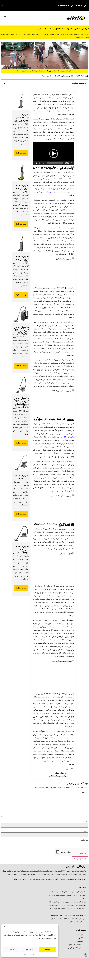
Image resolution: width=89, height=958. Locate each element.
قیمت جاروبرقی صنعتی (58, 775)
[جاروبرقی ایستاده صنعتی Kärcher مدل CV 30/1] (21, 101)
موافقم (47, 949)
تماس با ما (79, 938)
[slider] (55, 163)
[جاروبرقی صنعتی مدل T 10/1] (21, 462)
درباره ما (80, 934)
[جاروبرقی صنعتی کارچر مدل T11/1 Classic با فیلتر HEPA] (21, 385)
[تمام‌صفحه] (36, 163)
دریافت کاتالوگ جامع (76, 944)
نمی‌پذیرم (29, 949)
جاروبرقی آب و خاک (55, 430)
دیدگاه (85, 792)
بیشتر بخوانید (21, 153)
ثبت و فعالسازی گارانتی (75, 948)
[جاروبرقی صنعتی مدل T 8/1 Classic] (21, 533)
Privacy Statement (28, 954)
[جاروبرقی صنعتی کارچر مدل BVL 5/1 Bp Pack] (21, 314)
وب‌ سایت (84, 840)
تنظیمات (12, 949)
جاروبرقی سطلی (61, 773)
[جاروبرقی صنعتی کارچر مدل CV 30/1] (21, 243)
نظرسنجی (80, 941)
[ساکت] (39, 163)
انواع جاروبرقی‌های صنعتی (56, 524)
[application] (53, 153)
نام (86, 821)
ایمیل (85, 831)
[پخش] (71, 163)
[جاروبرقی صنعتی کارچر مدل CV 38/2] (21, 172)
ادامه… (14, 879)
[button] (4, 927)
